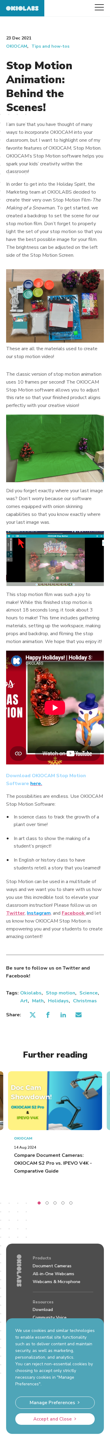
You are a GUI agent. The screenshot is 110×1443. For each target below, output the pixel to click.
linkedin (63, 1015)
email (78, 1015)
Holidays (58, 1001)
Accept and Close (52, 1419)
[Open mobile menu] (99, 7)
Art (24, 1001)
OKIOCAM (16, 46)
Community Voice (50, 1317)
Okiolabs (31, 993)
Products (42, 1258)
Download (43, 1310)
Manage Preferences (52, 1403)
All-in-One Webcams (53, 1274)
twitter (32, 1015)
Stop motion (60, 993)
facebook (48, 1015)
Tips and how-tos (50, 46)
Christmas (85, 1001)
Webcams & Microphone (56, 1282)
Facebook (74, 913)
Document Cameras (52, 1266)
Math (38, 1001)
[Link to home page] (22, 8)
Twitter (15, 913)
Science (88, 993)
